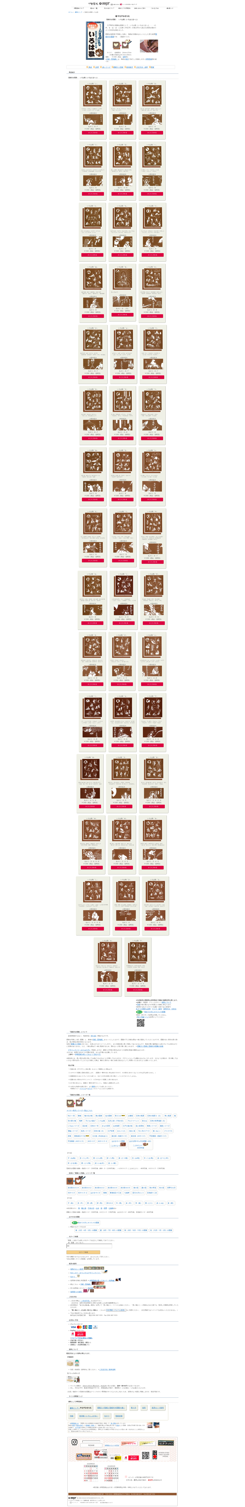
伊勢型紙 (149, 59)
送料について (166, 1002)
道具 (144, 1408)
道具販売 (129, 67)
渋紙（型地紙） (112, 59)
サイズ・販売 (157, 1009)
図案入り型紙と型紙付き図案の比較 (150, 1046)
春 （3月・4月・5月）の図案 (86, 1230)
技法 (118, 1425)
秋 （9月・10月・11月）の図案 (136, 1230)
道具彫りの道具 (76, 1292)
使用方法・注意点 (169, 1009)
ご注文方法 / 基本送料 (107, 1369)
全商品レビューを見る (112, 1445)
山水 (97, 1208)
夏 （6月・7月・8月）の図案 (110, 1230)
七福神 (111, 1208)
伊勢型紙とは (75, 1423)
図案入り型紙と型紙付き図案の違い (111, 1408)
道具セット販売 (158, 1408)
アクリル (83, 1089)
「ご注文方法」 (85, 1301)
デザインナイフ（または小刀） (79, 1050)
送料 (124, 57)
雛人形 (83, 1208)
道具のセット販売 (77, 1269)
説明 (97, 67)
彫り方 (133, 1408)
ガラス (89, 1089)
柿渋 (127, 59)
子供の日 (91, 1208)
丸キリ (73, 1277)
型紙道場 (119, 1416)
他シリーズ (106, 67)
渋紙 (138, 1004)
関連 (152, 67)
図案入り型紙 (118, 67)
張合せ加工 (79, 1425)
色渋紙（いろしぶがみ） (88, 1416)
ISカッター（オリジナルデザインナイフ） (85, 1273)
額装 (93, 1086)
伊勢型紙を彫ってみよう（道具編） (103, 1280)
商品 (90, 67)
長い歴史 (113, 1423)
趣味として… (75, 1408)
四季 (105, 1208)
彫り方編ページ (143, 1017)
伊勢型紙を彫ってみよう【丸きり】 (88, 1054)
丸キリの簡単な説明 (143, 1009)
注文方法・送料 (142, 67)
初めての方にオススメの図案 (154, 1012)
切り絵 (93, 1036)
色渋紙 (90, 1288)
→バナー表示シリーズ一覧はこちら (79, 1110)
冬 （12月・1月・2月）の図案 (161, 1230)
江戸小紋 (77, 1427)
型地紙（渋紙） (90, 1425)
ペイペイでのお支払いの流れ (81, 1338)
